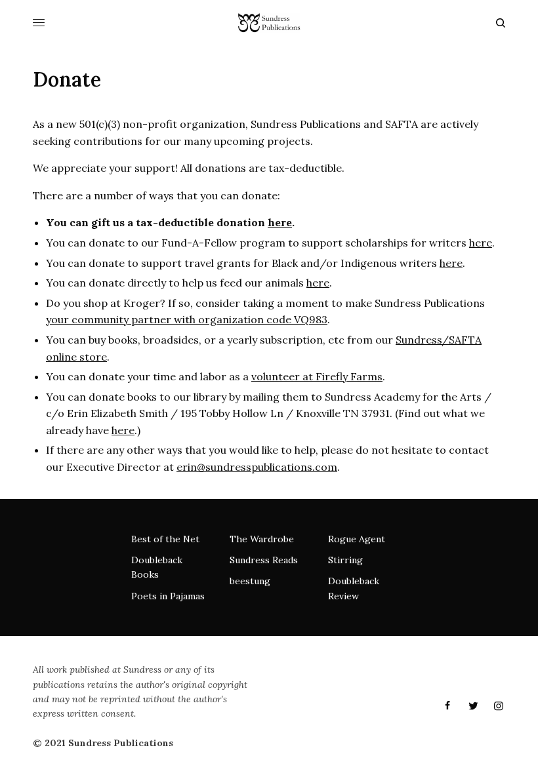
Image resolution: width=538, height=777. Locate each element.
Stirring (345, 560)
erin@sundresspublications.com (256, 466)
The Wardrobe (262, 539)
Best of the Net (165, 539)
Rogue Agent (356, 539)
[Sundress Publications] (269, 23)
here (280, 222)
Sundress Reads (264, 560)
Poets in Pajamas (168, 596)
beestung (250, 581)
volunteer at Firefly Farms (317, 376)
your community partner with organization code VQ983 (186, 319)
